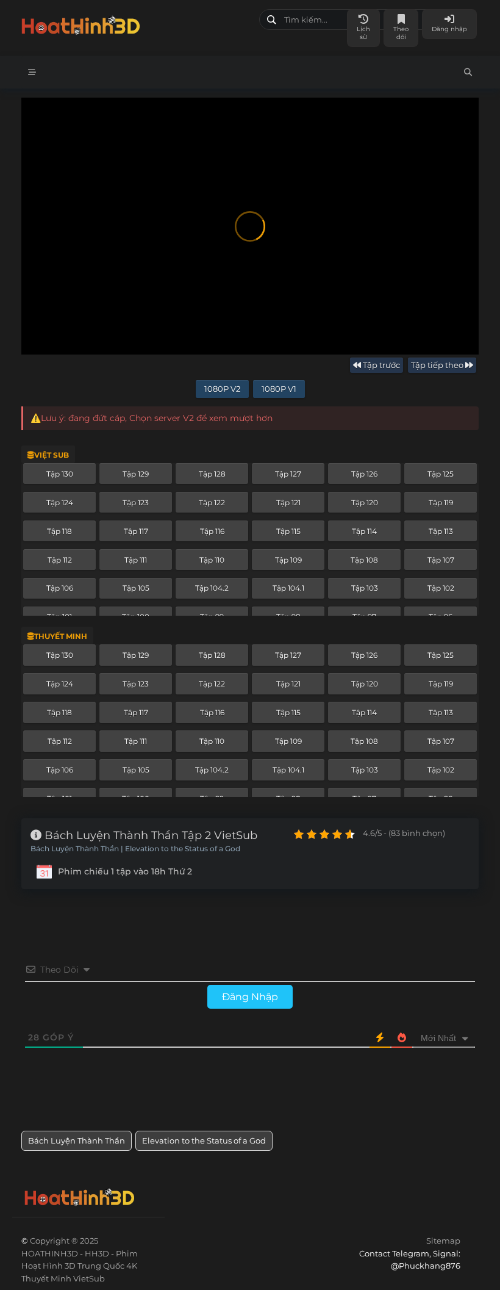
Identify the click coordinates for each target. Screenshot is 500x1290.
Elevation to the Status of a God (204, 1140)
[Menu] (32, 72)
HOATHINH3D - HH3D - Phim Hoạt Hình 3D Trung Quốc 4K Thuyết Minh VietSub (135, 23)
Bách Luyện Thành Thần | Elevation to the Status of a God (135, 849)
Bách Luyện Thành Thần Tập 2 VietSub (149, 835)
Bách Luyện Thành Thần (76, 1140)
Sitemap (443, 1240)
